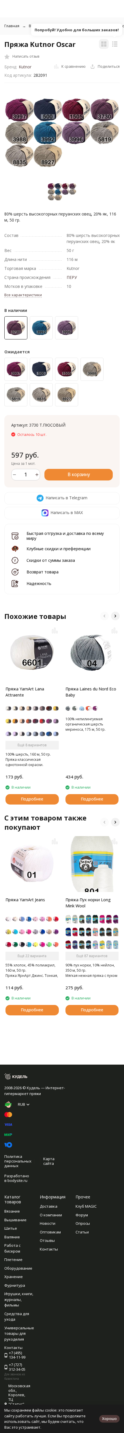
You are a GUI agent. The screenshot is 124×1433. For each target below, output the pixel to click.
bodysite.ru (17, 1180)
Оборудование (18, 1268)
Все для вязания (44, 25)
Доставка (48, 1206)
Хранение (13, 1276)
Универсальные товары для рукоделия (19, 1333)
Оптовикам (50, 1232)
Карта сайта (49, 1161)
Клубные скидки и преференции (59, 548)
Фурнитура (14, 1285)
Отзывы (47, 1240)
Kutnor (25, 67)
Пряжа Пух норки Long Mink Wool (88, 903)
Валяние (12, 1237)
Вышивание (15, 1219)
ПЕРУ (72, 277)
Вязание (12, 1211)
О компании (51, 1215)
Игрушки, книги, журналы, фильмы (18, 1299)
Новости (47, 1223)
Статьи (82, 1232)
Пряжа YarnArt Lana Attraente (24, 692)
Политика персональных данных (17, 1161)
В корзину (78, 474)
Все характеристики (23, 294)
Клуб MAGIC (86, 1206)
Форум (82, 1215)
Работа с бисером (12, 1248)
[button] (104, 616)
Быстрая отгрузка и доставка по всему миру (65, 536)
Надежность (39, 583)
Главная (11, 25)
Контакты (49, 1249)
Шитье (10, 1228)
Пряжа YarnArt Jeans (25, 899)
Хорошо (109, 1418)
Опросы (83, 1223)
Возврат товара (43, 572)
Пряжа (74, 25)
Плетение (13, 1259)
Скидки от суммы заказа (51, 560)
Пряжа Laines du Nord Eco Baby (90, 692)
